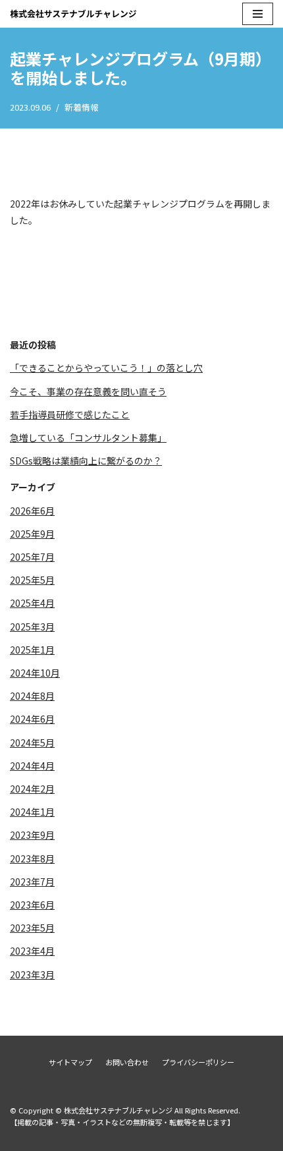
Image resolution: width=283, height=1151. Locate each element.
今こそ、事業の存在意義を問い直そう (88, 391)
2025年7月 (32, 556)
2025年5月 (32, 579)
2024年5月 (32, 742)
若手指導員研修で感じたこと (70, 414)
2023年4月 (32, 950)
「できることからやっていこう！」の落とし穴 (106, 367)
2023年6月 (32, 904)
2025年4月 (32, 602)
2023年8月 (32, 858)
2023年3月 (32, 974)
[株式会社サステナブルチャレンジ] (73, 13)
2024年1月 (32, 811)
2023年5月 (32, 927)
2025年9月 (32, 533)
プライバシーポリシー (198, 1062)
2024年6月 (32, 718)
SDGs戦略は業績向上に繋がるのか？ (86, 460)
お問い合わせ (127, 1062)
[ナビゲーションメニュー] (257, 14)
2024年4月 (32, 765)
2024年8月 (32, 695)
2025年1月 (32, 649)
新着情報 (81, 107)
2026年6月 (32, 510)
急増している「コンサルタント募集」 (88, 437)
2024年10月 (35, 672)
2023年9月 (32, 834)
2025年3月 (32, 626)
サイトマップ (70, 1062)
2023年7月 (32, 881)
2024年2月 (32, 788)
